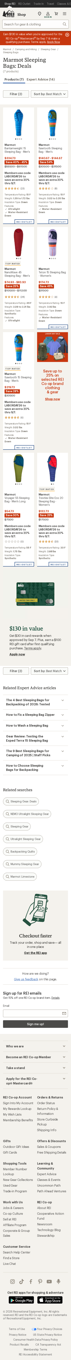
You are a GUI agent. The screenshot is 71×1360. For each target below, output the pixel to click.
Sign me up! (35, 1024)
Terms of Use (17, 1328)
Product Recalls (19, 1344)
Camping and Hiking (26, 49)
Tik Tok (22, 1282)
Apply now (17, 654)
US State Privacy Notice (47, 1334)
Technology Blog (49, 1230)
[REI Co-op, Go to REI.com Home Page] (8, 13)
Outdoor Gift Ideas (16, 1146)
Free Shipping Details (51, 1152)
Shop (21, 14)
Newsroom (44, 1224)
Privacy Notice (17, 1334)
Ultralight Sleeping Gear (26, 839)
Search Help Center (16, 1252)
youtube (49, 1282)
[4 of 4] (21, 139)
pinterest (40, 1282)
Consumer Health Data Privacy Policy (35, 1339)
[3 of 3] (20, 258)
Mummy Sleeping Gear (25, 864)
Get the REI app (35, 953)
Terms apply (32, 648)
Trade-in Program (15, 1191)
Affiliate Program (14, 1225)
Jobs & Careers (13, 1208)
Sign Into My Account (18, 1103)
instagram (12, 1282)
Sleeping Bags (10, 52)
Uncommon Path (49, 1185)
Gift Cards (10, 1152)
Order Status (46, 1103)
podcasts (58, 1282)
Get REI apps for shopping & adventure (35, 1292)
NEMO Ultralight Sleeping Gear (30, 814)
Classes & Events (48, 1179)
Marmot (7, 49)
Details (55, 997)
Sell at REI (9, 1219)
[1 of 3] (17, 258)
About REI (44, 1208)
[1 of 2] (51, 484)
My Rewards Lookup (17, 1108)
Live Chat (9, 1263)
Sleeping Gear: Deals (24, 801)
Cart (56, 13)
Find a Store (11, 1258)
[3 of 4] (19, 139)
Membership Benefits (18, 1120)
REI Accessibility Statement (35, 1354)
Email (6, 1005)
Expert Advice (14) (41, 79)
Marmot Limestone (22, 876)
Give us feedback (26, 979)
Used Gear (10, 1185)
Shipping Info (46, 1130)
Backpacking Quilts (23, 851)
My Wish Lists (12, 1114)
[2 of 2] (53, 484)
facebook (31, 1282)
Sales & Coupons (49, 1146)
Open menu (64, 13)
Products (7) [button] (14, 79)
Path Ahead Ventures (51, 1191)
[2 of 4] (18, 139)
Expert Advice (46, 1174)
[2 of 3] (19, 258)
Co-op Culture (13, 1213)
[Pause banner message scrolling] (66, 34)
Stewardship (46, 1235)
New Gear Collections (18, 1179)
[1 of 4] (16, 139)
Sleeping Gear (48, 49)
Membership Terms (35, 1349)
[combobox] (35, 24)
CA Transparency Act (48, 1344)
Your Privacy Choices (49, 1328)
